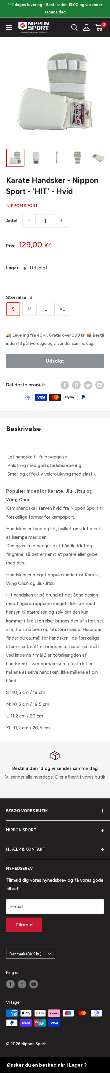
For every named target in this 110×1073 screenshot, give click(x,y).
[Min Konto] (86, 27)
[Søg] (74, 27)
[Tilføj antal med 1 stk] (61, 220)
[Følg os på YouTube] (33, 984)
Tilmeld (24, 925)
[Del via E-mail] (99, 385)
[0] (99, 27)
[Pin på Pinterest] (76, 385)
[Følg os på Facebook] (10, 984)
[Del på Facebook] (65, 385)
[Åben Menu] (9, 27)
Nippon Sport (22, 205)
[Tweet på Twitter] (88, 385)
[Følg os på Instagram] (22, 984)
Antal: (12, 221)
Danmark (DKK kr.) (25, 954)
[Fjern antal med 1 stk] (29, 220)
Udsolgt (55, 361)
